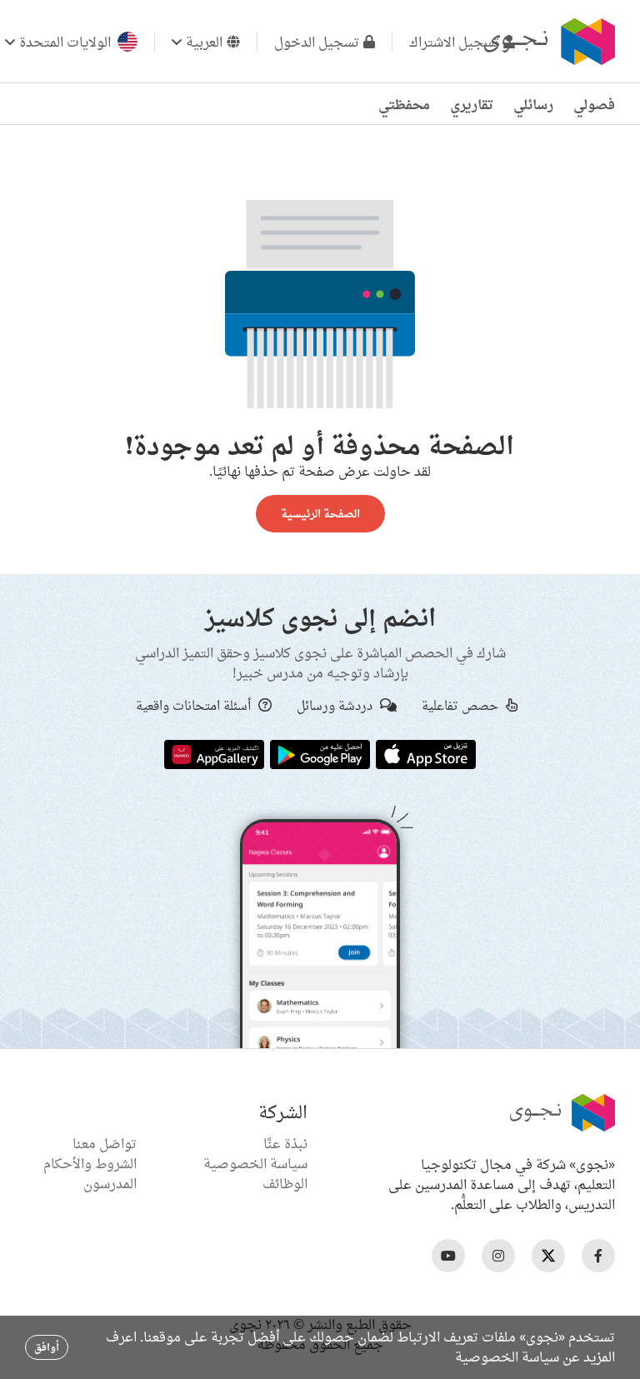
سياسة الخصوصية (255, 1163)
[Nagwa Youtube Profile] (448, 1255)
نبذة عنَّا (285, 1143)
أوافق (46, 1347)
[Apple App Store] (426, 753)
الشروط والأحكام (90, 1163)
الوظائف (285, 1183)
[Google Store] (320, 753)
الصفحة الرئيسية (320, 513)
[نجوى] (547, 41)
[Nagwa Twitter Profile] (548, 1255)
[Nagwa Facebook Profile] (598, 1255)
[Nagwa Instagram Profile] (498, 1255)
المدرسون (110, 1183)
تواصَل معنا (104, 1143)
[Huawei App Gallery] (214, 753)
